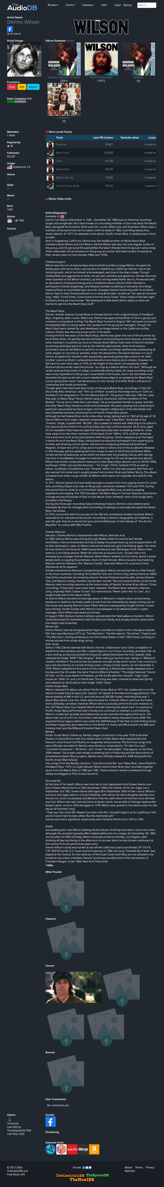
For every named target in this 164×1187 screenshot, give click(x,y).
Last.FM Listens (103, 137)
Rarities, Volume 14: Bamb (64, 77)
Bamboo (138, 77)
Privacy (150, 1167)
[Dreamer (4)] (50, 144)
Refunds (130, 1171)
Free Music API (16, 1174)
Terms (139, 1167)
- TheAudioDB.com (17, 1169)
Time (59, 161)
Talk (103, 5)
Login (117, 5)
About (128, 1167)
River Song (62, 152)
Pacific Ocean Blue (101, 77)
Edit (22, 87)
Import (33, 87)
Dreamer (64, 117)
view (71, 40)
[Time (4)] (50, 160)
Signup (127, 5)
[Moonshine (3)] (50, 169)
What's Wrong (64, 177)
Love (12, 87)
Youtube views (129, 137)
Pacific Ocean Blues (68, 186)
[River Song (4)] (50, 152)
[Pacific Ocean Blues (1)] (50, 185)
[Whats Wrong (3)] (50, 177)
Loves (152, 137)
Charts (70, 5)
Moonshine (63, 169)
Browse (52, 5)
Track (59, 137)
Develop (87, 5)
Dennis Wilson (23, 22)
